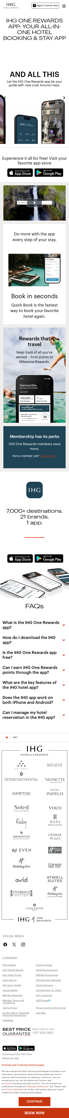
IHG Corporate (44, 995)
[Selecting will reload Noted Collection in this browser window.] (21, 807)
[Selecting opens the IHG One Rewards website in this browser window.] (34, 919)
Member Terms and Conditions (13, 1001)
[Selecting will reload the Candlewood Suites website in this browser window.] (34, 907)
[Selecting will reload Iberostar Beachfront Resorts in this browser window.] (21, 836)
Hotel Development (47, 970)
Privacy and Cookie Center (51, 1007)
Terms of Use (10, 1007)
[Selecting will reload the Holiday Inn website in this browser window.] (21, 864)
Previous (5, 98)
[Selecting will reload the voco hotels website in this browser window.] (55, 807)
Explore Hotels (44, 965)
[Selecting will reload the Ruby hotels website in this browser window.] (21, 821)
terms (8, 1083)
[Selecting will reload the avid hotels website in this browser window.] (21, 879)
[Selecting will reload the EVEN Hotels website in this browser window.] (21, 850)
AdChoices (42, 1000)
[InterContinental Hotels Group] (10, 5)
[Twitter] (14, 944)
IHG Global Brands (13, 970)
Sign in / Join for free (47, 5)
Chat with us (10, 980)
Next (64, 98)
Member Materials (13, 995)
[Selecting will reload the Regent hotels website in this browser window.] (55, 764)
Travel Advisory (44, 985)
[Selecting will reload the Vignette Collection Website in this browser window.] (55, 778)
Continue (35, 1101)
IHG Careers (9, 965)
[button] (64, 6)
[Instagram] (23, 944)
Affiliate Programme (47, 975)
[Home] (7, 737)
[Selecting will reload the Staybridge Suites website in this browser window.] (21, 893)
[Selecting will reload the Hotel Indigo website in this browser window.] (55, 793)
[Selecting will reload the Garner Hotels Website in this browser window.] (55, 864)
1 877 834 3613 (42, 1032)
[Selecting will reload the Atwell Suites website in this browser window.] (55, 879)
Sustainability (10, 990)
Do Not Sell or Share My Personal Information (16, 1014)
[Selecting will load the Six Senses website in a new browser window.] (21, 764)
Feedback (8, 1020)
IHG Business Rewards (48, 980)
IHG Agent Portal (12, 975)
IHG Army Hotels (12, 985)
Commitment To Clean (48, 990)
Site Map (41, 1012)
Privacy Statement (15, 1089)
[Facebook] (6, 944)
